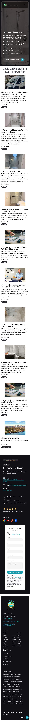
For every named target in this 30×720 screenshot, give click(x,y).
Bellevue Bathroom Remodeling (12, 674)
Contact (5, 664)
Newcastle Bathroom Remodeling (12, 689)
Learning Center (7, 656)
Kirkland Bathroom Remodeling (12, 686)
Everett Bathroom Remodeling (12, 679)
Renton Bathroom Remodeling (12, 696)
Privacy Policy (17, 577)
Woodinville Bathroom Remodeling (13, 704)
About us (5, 653)
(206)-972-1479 (7, 490)
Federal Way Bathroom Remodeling (13, 681)
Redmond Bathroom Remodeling (12, 694)
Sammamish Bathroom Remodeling (13, 699)
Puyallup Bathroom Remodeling (12, 691)
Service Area (7, 672)
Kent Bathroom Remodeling (11, 684)
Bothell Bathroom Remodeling (11, 676)
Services (5, 659)
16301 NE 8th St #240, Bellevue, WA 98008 (9, 624)
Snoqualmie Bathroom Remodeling (13, 701)
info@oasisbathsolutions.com (18, 485)
